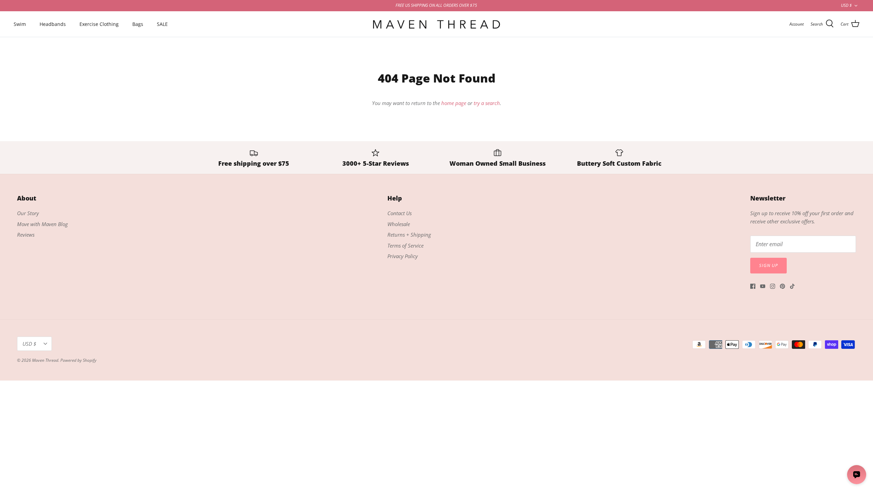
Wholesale (398, 224)
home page (453, 103)
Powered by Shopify (78, 360)
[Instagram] (772, 286)
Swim (20, 24)
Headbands (53, 24)
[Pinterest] (782, 286)
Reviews (25, 234)
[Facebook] (752, 286)
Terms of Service (405, 245)
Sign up (768, 265)
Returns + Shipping (409, 234)
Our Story (28, 213)
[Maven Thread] (436, 24)
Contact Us (399, 213)
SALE (162, 24)
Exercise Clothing (99, 24)
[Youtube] (762, 286)
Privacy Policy (402, 256)
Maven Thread (45, 360)
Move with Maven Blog (42, 224)
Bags (137, 24)
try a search (487, 103)
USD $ (846, 5)
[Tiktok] (792, 286)
